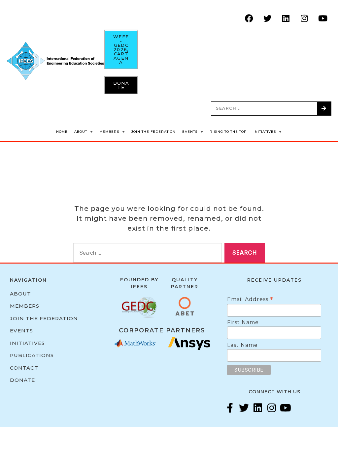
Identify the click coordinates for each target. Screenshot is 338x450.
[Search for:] (146, 254)
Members (109, 131)
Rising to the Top (228, 131)
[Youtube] (323, 18)
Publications (32, 355)
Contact (24, 368)
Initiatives (265, 131)
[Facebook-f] (230, 408)
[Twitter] (267, 18)
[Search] (324, 108)
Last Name (242, 345)
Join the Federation (153, 131)
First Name (243, 322)
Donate (22, 380)
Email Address (250, 299)
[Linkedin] (286, 18)
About (80, 131)
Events (189, 131)
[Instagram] (304, 18)
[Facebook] (249, 18)
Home (62, 131)
